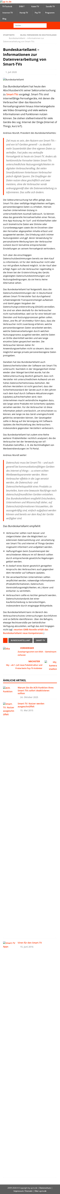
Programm (49, 12)
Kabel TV (35, 6)
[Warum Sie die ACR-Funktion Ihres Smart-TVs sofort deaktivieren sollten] (9, 689)
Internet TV (7, 12)
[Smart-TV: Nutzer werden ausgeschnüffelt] (9, 818)
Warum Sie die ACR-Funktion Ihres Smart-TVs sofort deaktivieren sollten (36, 690)
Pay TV (37, 12)
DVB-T (21, 6)
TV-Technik (7, 6)
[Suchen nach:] (30, 25)
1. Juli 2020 (11, 72)
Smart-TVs (12, 94)
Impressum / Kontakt (23, 1191)
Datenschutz (45, 1188)
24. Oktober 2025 (29, 697)
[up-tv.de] (5, 1)
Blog (4, 18)
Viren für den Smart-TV (30, 942)
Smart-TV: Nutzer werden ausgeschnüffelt (31, 705)
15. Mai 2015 (26, 710)
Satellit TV (50, 6)
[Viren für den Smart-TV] (9, 1057)
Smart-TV (40, 640)
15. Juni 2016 (26, 946)
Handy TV (24, 12)
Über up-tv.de (40, 1191)
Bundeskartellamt (20, 640)
